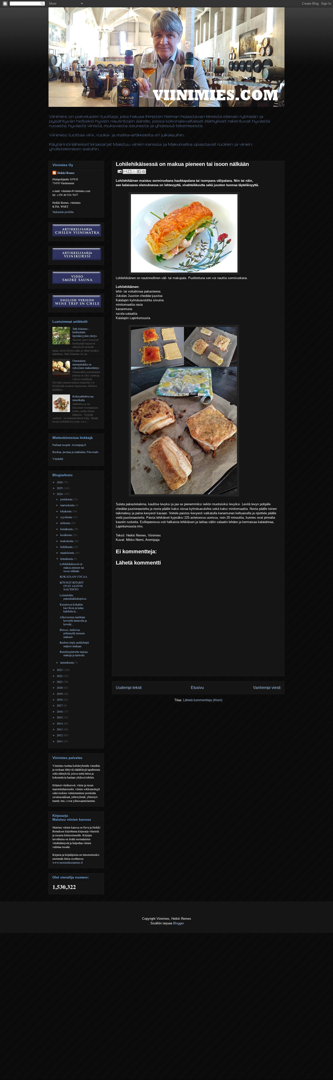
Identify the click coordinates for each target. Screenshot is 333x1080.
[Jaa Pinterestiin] (143, 171)
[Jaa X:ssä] (134, 171)
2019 (60, 694)
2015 (60, 717)
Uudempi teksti (129, 688)
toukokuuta (67, 541)
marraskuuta (67, 505)
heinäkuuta (66, 529)
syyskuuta (66, 517)
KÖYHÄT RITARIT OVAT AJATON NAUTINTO (72, 585)
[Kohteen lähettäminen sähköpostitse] (125, 171)
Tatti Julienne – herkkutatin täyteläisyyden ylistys (84, 332)
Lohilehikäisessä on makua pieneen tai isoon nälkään (72, 567)
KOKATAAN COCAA (73, 576)
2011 (60, 741)
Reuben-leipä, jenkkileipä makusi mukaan (74, 644)
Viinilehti (57, 459)
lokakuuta (66, 511)
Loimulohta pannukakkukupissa (73, 596)
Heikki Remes (66, 173)
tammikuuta (67, 662)
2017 (60, 705)
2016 (60, 711)
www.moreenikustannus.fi (67, 862)
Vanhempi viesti (267, 688)
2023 (60, 670)
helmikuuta (67, 559)
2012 (60, 735)
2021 (60, 682)
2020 (60, 687)
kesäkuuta (66, 535)
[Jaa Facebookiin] (139, 171)
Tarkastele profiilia (63, 212)
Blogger (178, 923)
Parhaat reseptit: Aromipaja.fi (69, 445)
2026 (60, 482)
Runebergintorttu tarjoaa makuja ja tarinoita (74, 653)
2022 (60, 676)
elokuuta (65, 523)
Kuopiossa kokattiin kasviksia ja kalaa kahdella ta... (71, 607)
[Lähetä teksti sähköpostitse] (119, 171)
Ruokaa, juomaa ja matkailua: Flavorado (75, 452)
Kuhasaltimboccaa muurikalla (82, 398)
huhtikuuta (66, 547)
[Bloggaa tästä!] (129, 171)
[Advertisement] (88, 1068)
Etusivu (197, 688)
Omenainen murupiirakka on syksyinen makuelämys (85, 364)
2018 (60, 699)
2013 (60, 729)
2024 (60, 494)
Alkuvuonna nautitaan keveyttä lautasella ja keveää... (73, 620)
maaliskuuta (67, 553)
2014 (60, 723)
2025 (60, 488)
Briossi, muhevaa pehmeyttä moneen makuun (72, 633)
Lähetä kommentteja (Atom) (202, 700)
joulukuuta (66, 499)
